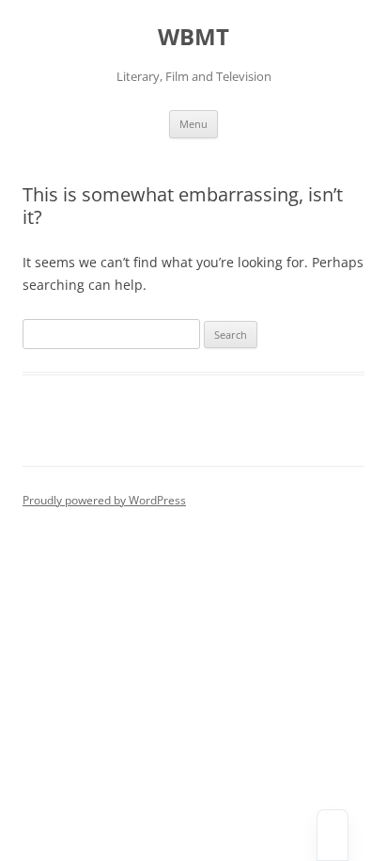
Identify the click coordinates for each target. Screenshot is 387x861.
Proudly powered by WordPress (104, 500)
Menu (193, 124)
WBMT (193, 37)
